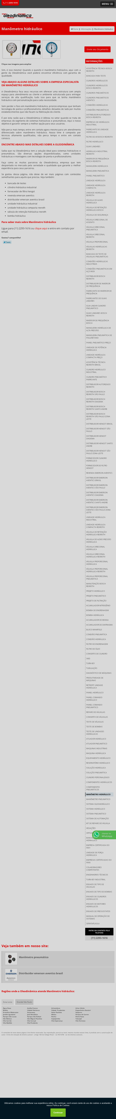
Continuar (58, 1112)
